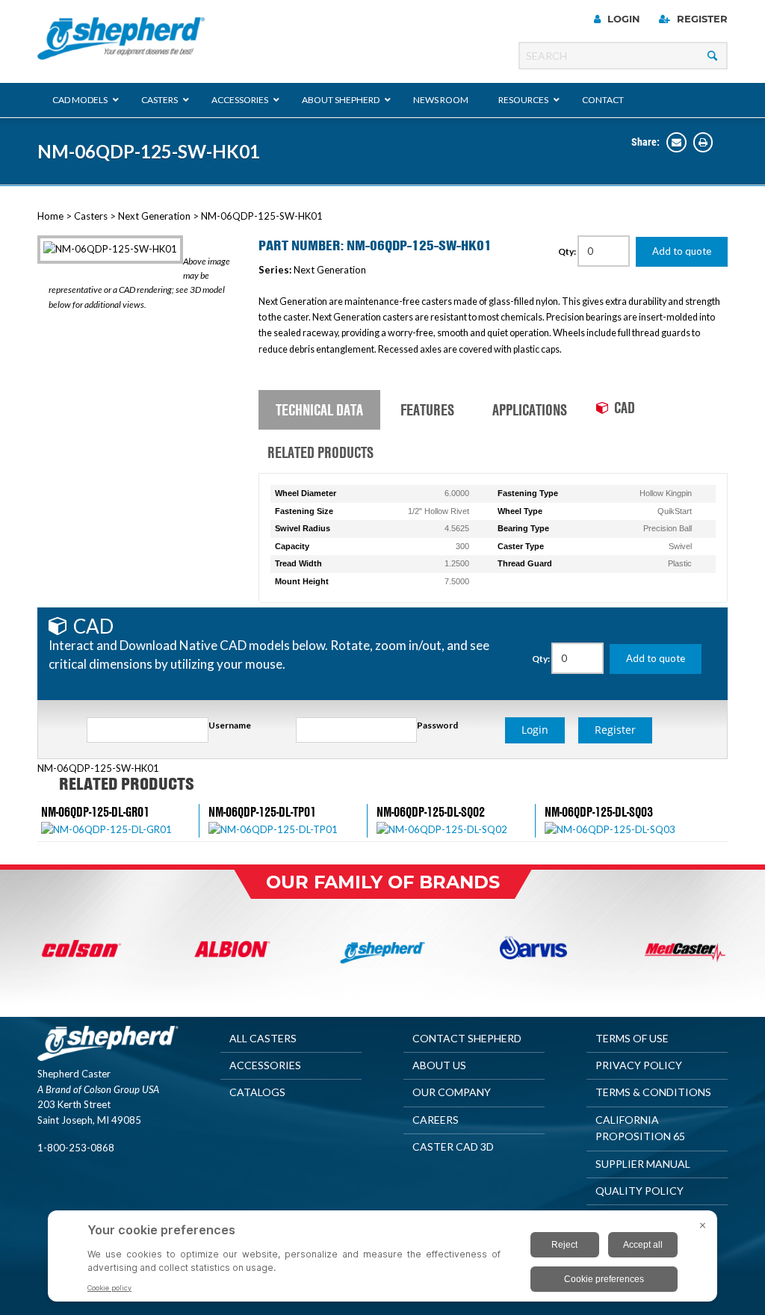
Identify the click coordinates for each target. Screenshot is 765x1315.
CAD (624, 407)
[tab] (319, 410)
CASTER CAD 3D (453, 1146)
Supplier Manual (642, 1163)
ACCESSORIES (265, 1065)
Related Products (320, 452)
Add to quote (681, 251)
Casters (91, 216)
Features (427, 409)
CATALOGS (257, 1092)
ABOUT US (439, 1065)
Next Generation (154, 216)
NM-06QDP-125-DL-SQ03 (599, 811)
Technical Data (319, 409)
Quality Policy (639, 1190)
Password (437, 725)
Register (701, 19)
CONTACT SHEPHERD (466, 1038)
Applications (529, 409)
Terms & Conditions (653, 1092)
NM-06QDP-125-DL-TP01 (262, 811)
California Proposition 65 (640, 1127)
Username (229, 725)
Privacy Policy (638, 1065)
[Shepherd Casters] (121, 38)
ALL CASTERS (263, 1038)
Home (50, 216)
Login (622, 19)
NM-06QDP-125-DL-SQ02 (431, 811)
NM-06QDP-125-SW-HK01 (148, 151)
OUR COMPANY (451, 1092)
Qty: (567, 251)
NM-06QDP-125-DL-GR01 (95, 811)
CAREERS (435, 1119)
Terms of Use (632, 1038)
